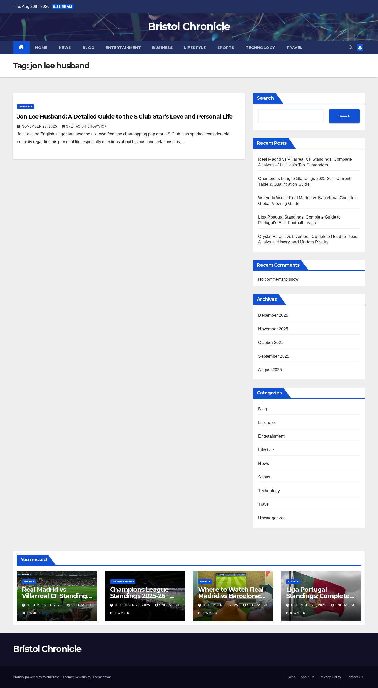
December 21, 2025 (45, 605)
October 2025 (270, 342)
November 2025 (273, 329)
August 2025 (270, 370)
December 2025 (273, 315)
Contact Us (354, 677)
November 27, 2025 (40, 126)
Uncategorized (272, 518)
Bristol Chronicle (189, 26)
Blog (88, 47)
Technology (260, 47)
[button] (351, 47)
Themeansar (101, 677)
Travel (294, 47)
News (65, 47)
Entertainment (123, 47)
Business (162, 47)
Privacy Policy (330, 677)
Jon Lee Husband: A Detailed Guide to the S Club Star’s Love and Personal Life (124, 116)
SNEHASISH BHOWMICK (86, 126)
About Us (307, 677)
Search (265, 98)
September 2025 (273, 356)
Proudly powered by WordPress (37, 677)
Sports (226, 47)
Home (41, 47)
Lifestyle (195, 47)
